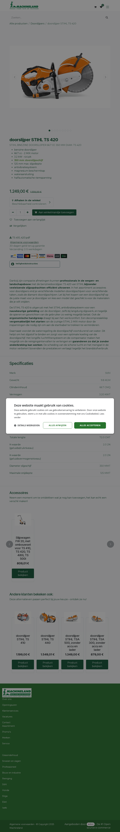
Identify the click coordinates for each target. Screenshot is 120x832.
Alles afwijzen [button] (57, 425)
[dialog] (60, 416)
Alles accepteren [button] (90, 425)
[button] (27, 425)
